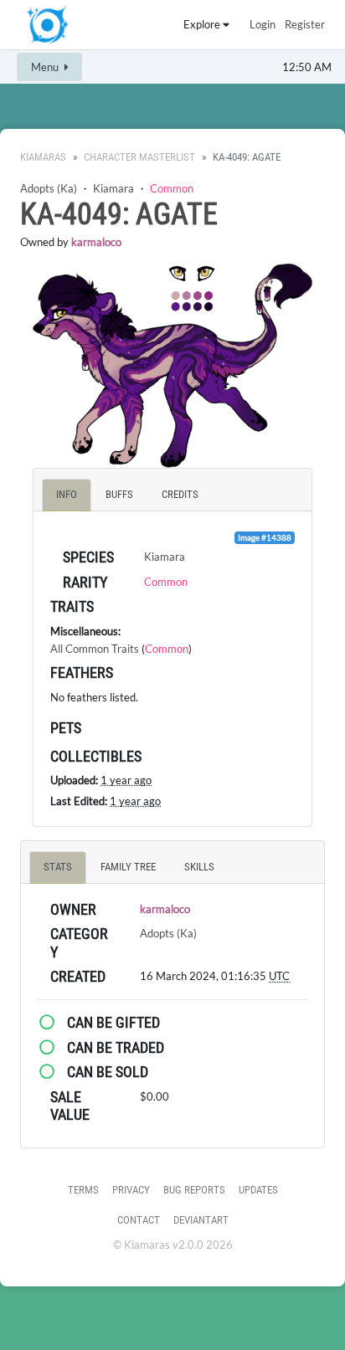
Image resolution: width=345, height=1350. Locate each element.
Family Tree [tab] (128, 866)
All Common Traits (94, 648)
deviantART (201, 1220)
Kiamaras (43, 157)
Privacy (131, 1189)
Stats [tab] (58, 866)
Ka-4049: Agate (119, 214)
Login (262, 24)
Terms (83, 1189)
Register (305, 24)
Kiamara (113, 188)
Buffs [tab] (119, 494)
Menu (46, 67)
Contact (138, 1220)
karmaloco (96, 242)
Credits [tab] (180, 494)
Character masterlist (139, 157)
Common (171, 188)
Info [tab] (66, 494)
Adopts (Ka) (48, 188)
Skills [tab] (199, 866)
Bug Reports (194, 1189)
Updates (258, 1189)
